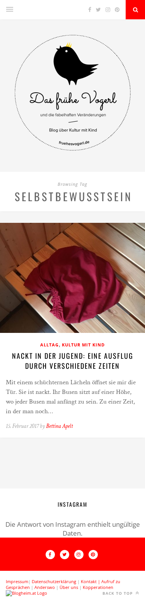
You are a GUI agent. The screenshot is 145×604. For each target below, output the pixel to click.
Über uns (69, 587)
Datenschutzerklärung (54, 581)
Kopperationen (98, 587)
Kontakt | (91, 581)
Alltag (49, 345)
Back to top (118, 593)
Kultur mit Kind (83, 345)
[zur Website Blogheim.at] (26, 593)
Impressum (17, 581)
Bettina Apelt (59, 426)
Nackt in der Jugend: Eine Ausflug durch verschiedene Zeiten (72, 361)
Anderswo (44, 587)
